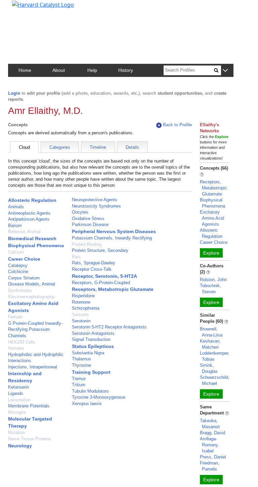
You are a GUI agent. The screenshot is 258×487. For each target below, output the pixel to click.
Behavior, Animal (24, 231)
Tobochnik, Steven (210, 288)
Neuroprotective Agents (94, 199)
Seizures (80, 314)
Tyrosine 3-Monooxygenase (98, 397)
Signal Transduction (91, 339)
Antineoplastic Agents (29, 213)
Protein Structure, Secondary (100, 250)
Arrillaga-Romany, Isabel (209, 444)
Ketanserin (18, 387)
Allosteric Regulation (32, 200)
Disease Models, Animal (31, 283)
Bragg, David (212, 432)
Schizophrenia (85, 308)
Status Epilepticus (93, 346)
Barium (15, 225)
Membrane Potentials (28, 405)
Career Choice (24, 259)
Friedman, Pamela (209, 466)
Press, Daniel (213, 456)
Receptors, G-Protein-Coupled (101, 282)
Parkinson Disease (90, 224)
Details (132, 147)
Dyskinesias (20, 290)
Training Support (91, 372)
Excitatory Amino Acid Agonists (212, 218)
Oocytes (80, 212)
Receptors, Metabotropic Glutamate (113, 289)
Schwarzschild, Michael (214, 380)
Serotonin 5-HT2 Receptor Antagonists (109, 326)
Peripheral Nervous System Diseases (114, 231)
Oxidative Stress (88, 218)
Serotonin (81, 320)
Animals (16, 206)
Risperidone (83, 295)
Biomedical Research (32, 238)
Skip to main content (28, 8)
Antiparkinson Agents (28, 219)
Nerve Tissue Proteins (29, 438)
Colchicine (18, 271)
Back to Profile (177, 124)
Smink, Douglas (209, 368)
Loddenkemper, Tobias (214, 356)
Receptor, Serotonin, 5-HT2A (104, 276)
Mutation (16, 432)
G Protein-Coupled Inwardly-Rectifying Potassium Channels (35, 329)
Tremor (79, 378)
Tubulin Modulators (90, 391)
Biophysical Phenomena (36, 245)
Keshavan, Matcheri (210, 344)
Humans (16, 348)
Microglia (17, 412)
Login (14, 93)
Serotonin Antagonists (93, 333)
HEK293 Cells (21, 342)
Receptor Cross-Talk (92, 269)
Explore (211, 253)
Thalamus (81, 358)
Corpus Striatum (24, 277)
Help (92, 70)
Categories (59, 147)
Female (15, 316)
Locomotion (19, 399)
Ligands (15, 393)
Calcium (16, 252)
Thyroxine (81, 365)
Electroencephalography (31, 296)
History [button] (125, 70)
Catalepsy (18, 265)
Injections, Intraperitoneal (32, 366)
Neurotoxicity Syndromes (96, 206)
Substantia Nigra (88, 352)
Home (24, 70)
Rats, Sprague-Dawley (93, 262)
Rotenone (81, 302)
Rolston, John (213, 279)
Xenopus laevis (87, 403)
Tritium (78, 384)
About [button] (58, 70)
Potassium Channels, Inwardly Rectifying (112, 237)
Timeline (98, 147)
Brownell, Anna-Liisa (211, 332)
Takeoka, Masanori (210, 423)
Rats (76, 256)
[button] (225, 70)
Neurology (20, 445)
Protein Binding (86, 244)
